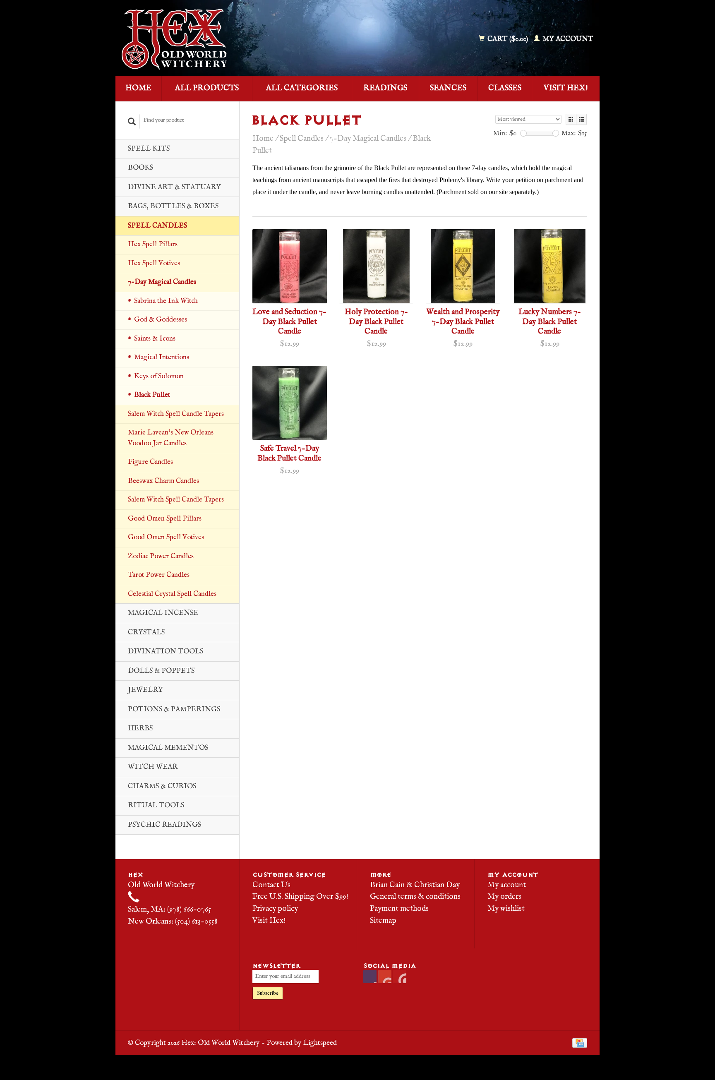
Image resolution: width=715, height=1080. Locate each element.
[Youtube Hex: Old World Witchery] (384, 976)
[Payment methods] (579, 1043)
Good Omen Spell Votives (166, 537)
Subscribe (267, 993)
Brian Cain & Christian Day (415, 885)
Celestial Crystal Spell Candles (172, 594)
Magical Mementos (168, 748)
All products (207, 88)
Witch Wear (153, 767)
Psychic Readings (164, 825)
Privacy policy (275, 909)
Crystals (146, 632)
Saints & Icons (154, 338)
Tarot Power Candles (159, 575)
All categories (302, 88)
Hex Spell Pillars (153, 244)
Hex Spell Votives (154, 263)
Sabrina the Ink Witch (166, 301)
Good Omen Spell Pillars (165, 518)
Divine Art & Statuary (174, 187)
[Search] (132, 121)
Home (138, 88)
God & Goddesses (160, 319)
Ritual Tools (156, 805)
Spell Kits (149, 148)
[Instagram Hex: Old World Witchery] (399, 976)
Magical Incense (163, 613)
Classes (504, 88)
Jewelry (145, 690)
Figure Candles (150, 462)
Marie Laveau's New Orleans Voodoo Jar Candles (171, 438)
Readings (385, 88)
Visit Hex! (566, 88)
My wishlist (506, 909)
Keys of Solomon (159, 376)
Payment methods (399, 909)
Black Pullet (152, 395)
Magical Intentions (161, 357)
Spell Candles (157, 225)
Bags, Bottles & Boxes (173, 206)
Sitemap (383, 921)
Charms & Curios (162, 786)
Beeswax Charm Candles (163, 481)
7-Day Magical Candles (162, 282)
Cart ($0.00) (508, 39)
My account (567, 39)
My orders (504, 897)
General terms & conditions (415, 897)
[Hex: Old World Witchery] (235, 39)
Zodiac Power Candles (161, 556)
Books (140, 167)
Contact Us (271, 885)
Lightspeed (320, 1042)
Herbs (140, 728)
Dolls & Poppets (161, 671)
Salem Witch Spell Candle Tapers (176, 414)
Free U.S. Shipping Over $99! (300, 897)
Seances (448, 88)
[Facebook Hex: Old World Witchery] (370, 976)
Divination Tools (165, 651)
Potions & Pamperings (174, 709)
